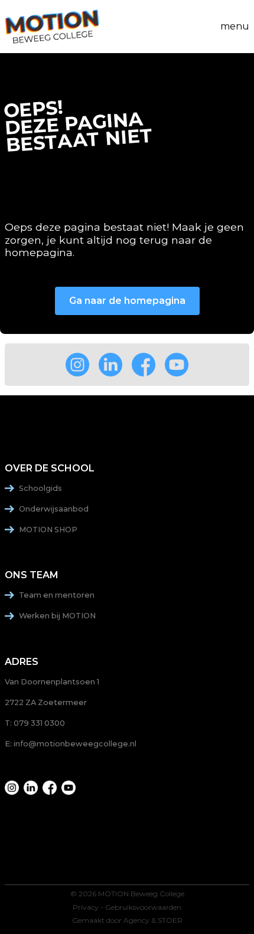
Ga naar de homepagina (127, 300)
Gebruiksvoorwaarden (143, 907)
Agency (136, 920)
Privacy (86, 907)
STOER (170, 920)
